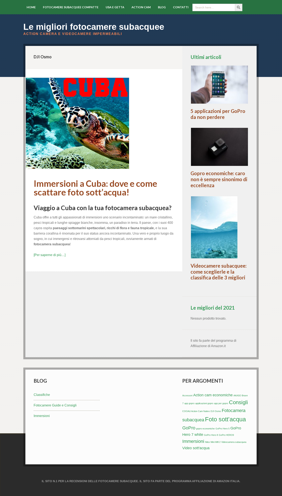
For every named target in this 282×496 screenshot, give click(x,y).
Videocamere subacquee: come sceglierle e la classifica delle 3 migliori (218, 272)
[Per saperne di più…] (49, 255)
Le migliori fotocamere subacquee (93, 27)
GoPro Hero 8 (211, 435)
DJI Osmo (216, 411)
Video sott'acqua (196, 448)
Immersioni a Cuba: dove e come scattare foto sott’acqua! (95, 187)
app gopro (189, 403)
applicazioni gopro (204, 403)
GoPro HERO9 (226, 435)
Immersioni (42, 416)
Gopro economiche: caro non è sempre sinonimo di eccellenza (219, 179)
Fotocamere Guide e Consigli (55, 405)
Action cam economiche (213, 395)
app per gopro (221, 403)
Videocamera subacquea (233, 442)
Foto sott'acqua (225, 419)
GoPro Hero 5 (223, 428)
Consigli (238, 402)
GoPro (188, 427)
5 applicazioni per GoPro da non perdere (218, 114)
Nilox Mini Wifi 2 (212, 442)
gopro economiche (205, 428)
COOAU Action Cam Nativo (196, 411)
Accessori (187, 395)
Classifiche (42, 395)
